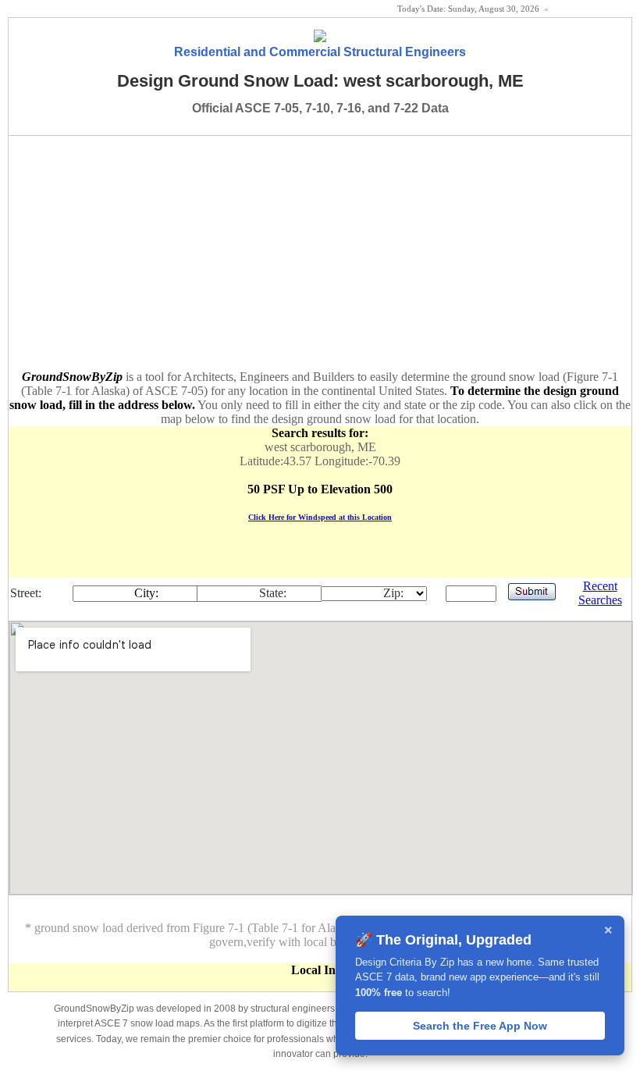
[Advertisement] (320, 253)
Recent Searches (600, 593)
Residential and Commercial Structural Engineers (320, 52)
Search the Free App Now (480, 1025)
